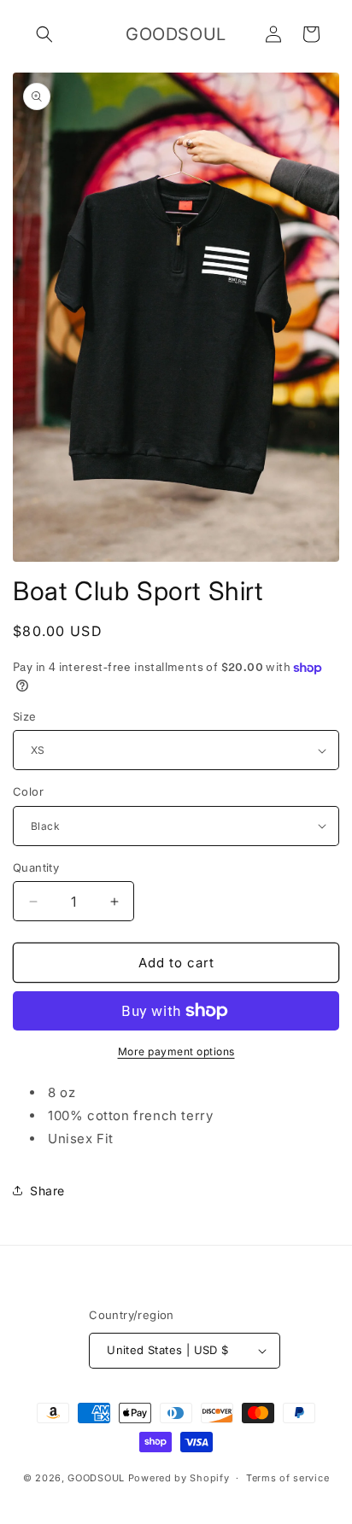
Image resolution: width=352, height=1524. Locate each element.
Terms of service (287, 1478)
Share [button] (47, 1190)
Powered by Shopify (179, 1478)
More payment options (176, 1051)
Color (28, 791)
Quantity (36, 867)
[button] (44, 34)
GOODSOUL (96, 1478)
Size (25, 716)
